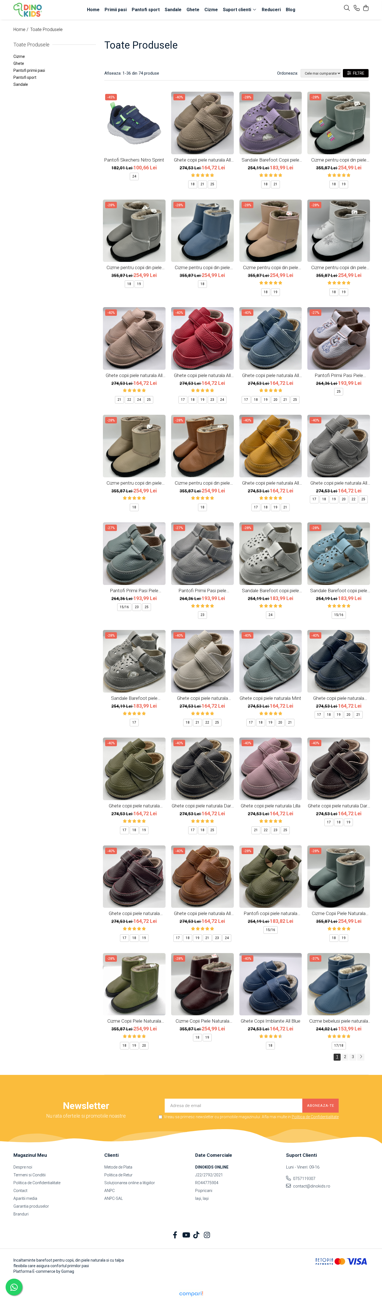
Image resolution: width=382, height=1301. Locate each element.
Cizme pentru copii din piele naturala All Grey (134, 267)
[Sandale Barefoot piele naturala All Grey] (134, 661)
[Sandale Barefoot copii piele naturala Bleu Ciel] (338, 553)
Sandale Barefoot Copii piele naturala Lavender (270, 160)
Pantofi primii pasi (29, 70)
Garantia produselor (31, 1206)
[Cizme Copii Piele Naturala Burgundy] (202, 984)
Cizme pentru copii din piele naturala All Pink (270, 267)
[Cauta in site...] (347, 8)
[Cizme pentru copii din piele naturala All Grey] (134, 231)
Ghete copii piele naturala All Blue (270, 375)
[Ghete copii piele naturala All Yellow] (270, 446)
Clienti (111, 1155)
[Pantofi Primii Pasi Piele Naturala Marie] (338, 338)
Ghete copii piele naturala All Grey (338, 483)
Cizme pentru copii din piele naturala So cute (338, 160)
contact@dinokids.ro (311, 1186)
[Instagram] (207, 1235)
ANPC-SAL (113, 1198)
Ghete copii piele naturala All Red (202, 375)
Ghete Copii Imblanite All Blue (270, 1021)
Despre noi (22, 1167)
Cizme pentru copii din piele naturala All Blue (202, 267)
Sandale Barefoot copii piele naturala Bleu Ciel (338, 590)
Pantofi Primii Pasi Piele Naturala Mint (134, 590)
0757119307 (303, 1178)
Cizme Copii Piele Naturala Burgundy (202, 1021)
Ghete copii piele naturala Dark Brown (338, 806)
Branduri (21, 1214)
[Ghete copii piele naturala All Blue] (270, 338)
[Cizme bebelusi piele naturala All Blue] (338, 984)
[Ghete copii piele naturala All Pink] (134, 338)
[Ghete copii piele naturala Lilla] (270, 769)
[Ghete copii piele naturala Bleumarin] (338, 661)
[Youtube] (186, 1235)
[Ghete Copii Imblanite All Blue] (270, 984)
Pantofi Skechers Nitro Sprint (134, 160)
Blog (290, 9)
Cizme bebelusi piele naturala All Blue (338, 1021)
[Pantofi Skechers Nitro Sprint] (134, 123)
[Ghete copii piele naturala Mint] (270, 661)
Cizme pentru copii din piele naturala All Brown (202, 483)
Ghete (18, 63)
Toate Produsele (46, 29)
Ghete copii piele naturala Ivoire (202, 698)
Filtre (357, 73)
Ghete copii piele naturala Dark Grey (202, 806)
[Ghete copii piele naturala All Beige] (202, 123)
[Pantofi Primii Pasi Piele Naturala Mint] (134, 553)
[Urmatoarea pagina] (360, 1057)
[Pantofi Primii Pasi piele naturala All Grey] (202, 553)
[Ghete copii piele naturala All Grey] (338, 446)
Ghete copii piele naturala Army (134, 806)
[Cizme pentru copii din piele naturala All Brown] (202, 446)
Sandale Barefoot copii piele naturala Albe (270, 590)
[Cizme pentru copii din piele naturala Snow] (338, 231)
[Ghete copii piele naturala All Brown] (202, 876)
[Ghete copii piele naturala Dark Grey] (202, 769)
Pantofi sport (24, 77)
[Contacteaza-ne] (357, 8)
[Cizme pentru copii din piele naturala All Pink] (270, 231)
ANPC (109, 1190)
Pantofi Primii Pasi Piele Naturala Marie (339, 375)
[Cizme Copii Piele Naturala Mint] (338, 876)
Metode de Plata (118, 1167)
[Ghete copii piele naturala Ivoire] (202, 661)
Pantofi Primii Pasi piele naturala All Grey (202, 590)
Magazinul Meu (30, 1155)
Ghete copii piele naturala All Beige (202, 160)
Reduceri (271, 9)
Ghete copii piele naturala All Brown (202, 913)
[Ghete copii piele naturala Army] (134, 769)
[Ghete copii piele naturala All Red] (202, 338)
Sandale (20, 84)
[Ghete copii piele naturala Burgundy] (134, 876)
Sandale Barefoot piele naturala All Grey (134, 698)
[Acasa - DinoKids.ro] (45, 10)
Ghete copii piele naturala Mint (270, 698)
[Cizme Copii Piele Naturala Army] (134, 984)
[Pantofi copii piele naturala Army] (270, 876)
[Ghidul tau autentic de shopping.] (191, 1294)
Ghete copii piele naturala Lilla (270, 806)
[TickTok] (196, 1235)
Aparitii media (25, 1198)
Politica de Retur (118, 1175)
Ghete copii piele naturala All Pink (134, 375)
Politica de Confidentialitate (315, 1117)
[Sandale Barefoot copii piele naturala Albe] (270, 553)
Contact (20, 1190)
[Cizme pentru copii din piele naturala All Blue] (202, 231)
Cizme (19, 56)
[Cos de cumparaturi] (366, 8)
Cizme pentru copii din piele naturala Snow (338, 267)
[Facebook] (175, 1235)
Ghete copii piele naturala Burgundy (134, 913)
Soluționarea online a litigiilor (129, 1183)
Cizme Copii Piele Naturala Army (134, 1021)
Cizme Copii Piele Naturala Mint (339, 913)
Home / (21, 29)
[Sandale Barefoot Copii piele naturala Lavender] (270, 123)
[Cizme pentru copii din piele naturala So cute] (338, 123)
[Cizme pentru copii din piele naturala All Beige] (134, 446)
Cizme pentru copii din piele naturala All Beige (134, 483)
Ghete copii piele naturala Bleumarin (338, 698)
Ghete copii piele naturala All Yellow (270, 483)
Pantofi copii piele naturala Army (270, 913)
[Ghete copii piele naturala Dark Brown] (338, 769)
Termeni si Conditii (29, 1175)
